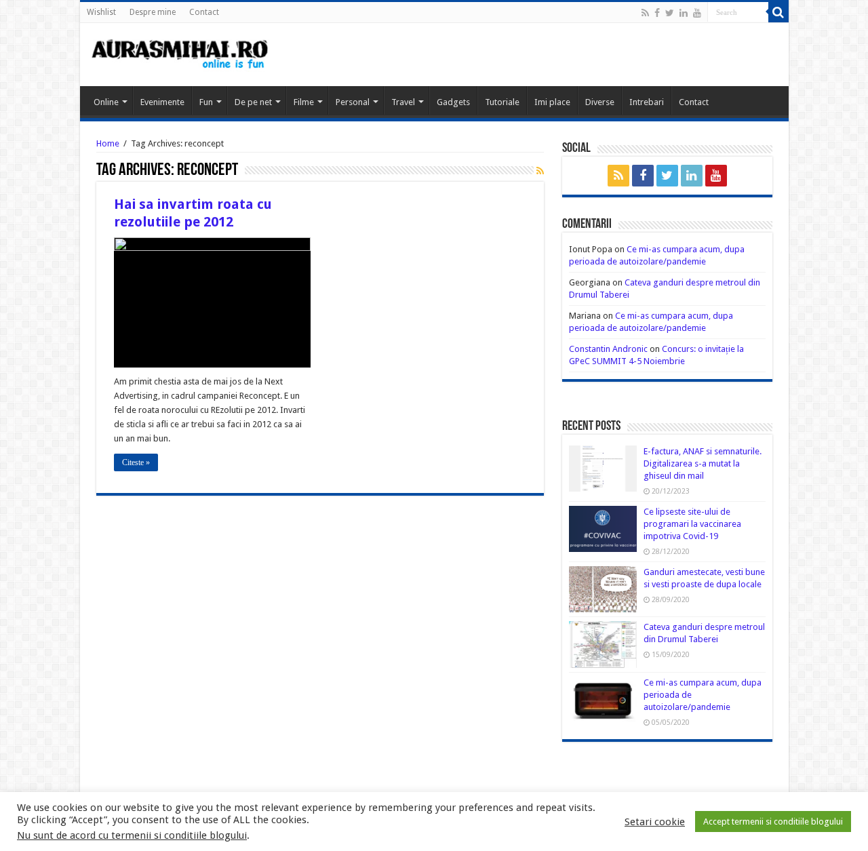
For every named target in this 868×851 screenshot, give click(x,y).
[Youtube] (697, 13)
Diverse (599, 102)
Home (107, 143)
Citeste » (136, 462)
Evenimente (162, 102)
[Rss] (645, 13)
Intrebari (646, 102)
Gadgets (453, 102)
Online (106, 102)
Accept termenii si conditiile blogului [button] (773, 821)
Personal (353, 102)
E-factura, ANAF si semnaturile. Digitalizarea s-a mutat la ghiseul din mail (703, 463)
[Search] (778, 12)
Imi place (552, 102)
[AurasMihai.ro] (180, 53)
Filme (304, 102)
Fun (206, 102)
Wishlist (101, 12)
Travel (403, 102)
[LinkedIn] (683, 13)
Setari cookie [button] (655, 822)
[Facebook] (657, 13)
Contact (204, 12)
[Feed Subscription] (540, 170)
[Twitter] (669, 13)
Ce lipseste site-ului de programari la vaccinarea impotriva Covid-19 (692, 524)
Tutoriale (502, 102)
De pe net (253, 102)
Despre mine (153, 12)
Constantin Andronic (608, 349)
